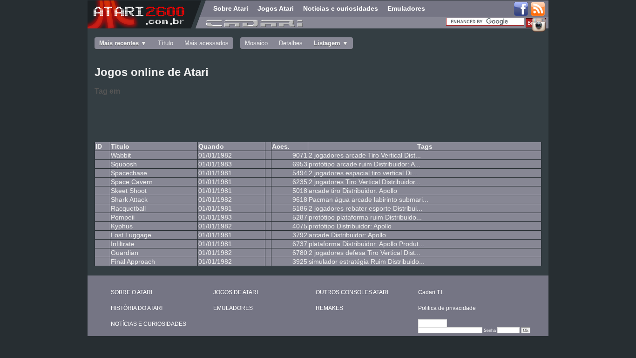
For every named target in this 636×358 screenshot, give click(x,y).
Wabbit (121, 155)
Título (165, 43)
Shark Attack (129, 199)
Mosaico (256, 43)
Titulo (120, 146)
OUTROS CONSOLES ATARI (352, 292)
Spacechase (129, 173)
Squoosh (124, 164)
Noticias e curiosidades (340, 8)
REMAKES (329, 308)
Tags (425, 146)
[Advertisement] (243, 117)
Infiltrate (123, 244)
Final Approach (133, 261)
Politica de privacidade (447, 308)
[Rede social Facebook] (521, 9)
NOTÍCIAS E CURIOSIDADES (148, 324)
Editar (437, 324)
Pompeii (123, 217)
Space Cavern (132, 182)
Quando (211, 146)
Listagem (327, 43)
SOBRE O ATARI (131, 292)
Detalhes (291, 43)
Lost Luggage (131, 235)
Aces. (281, 146)
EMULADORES (233, 308)
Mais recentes (119, 43)
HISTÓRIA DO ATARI (136, 308)
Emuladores (406, 8)
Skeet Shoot (129, 190)
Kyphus (122, 226)
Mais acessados (206, 43)
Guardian (124, 252)
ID (98, 146)
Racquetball (128, 208)
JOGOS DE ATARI (235, 292)
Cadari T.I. (431, 292)
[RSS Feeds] (538, 9)
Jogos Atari (275, 8)
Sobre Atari (230, 8)
